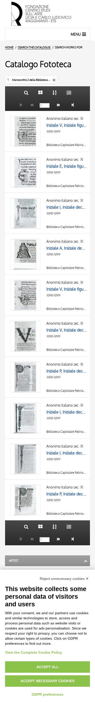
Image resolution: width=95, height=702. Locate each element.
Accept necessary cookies (47, 681)
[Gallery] (40, 92)
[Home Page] (47, 14)
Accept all (47, 667)
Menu (76, 34)
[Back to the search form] (26, 92)
